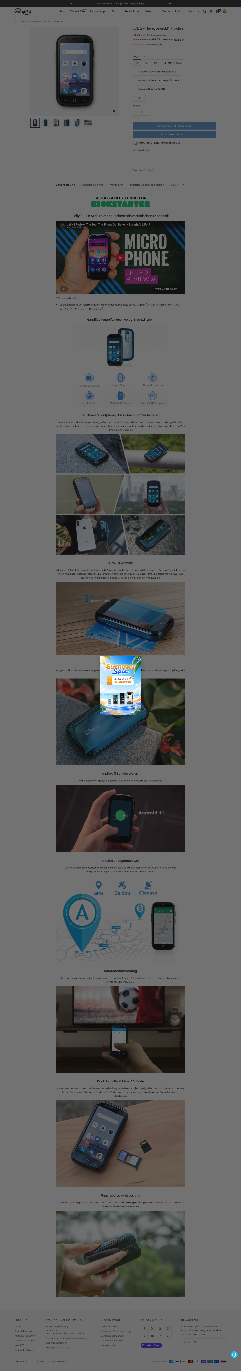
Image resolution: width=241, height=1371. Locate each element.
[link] (120, 685)
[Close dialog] (138, 659)
